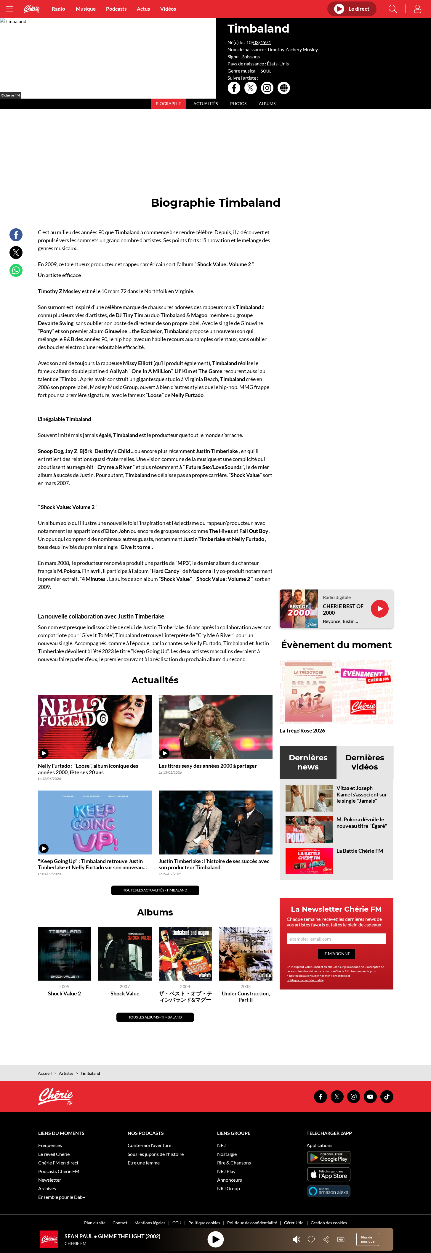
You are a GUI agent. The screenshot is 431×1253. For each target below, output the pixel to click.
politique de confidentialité (305, 980)
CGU (176, 1222)
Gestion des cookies (329, 1222)
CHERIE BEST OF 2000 (343, 609)
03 (256, 42)
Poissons (250, 56)
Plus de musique (367, 1239)
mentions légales (336, 975)
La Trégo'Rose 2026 (302, 730)
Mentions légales (149, 1222)
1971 (265, 42)
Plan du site (94, 1222)
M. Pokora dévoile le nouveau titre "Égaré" (362, 822)
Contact (120, 1222)
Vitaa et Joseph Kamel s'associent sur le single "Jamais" (362, 794)
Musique (86, 9)
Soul (266, 71)
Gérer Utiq (294, 1222)
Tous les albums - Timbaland (155, 1017)
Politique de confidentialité (252, 1222)
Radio (58, 9)
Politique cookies (204, 1222)
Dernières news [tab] (308, 762)
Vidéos (168, 9)
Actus (143, 9)
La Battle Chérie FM (360, 850)
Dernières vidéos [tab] (364, 762)
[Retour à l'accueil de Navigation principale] (32, 9)
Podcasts (116, 9)
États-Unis (278, 63)
